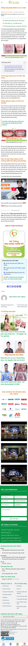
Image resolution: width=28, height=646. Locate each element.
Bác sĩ (2, 106)
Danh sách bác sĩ (7, 606)
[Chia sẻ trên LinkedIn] (20, 286)
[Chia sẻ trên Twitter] (13, 286)
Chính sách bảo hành (22, 596)
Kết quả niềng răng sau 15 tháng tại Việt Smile (15, 26)
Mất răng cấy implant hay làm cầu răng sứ (14, 20)
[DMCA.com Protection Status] (5, 633)
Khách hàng (6, 600)
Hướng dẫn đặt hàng (22, 599)
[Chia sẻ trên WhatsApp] (8, 286)
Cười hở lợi (6, 586)
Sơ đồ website (6, 603)
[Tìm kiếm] (26, 2)
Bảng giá (5, 597)
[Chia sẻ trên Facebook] (10, 286)
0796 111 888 (15, 579)
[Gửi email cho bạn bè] (15, 286)
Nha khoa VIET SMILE (8, 12)
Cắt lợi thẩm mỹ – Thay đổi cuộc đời (13, 23)
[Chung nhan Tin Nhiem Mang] (14, 633)
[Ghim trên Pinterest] (18, 286)
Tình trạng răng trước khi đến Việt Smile (13, 66)
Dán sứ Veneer (6, 588)
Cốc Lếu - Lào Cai (6, 563)
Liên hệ (18, 588)
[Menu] (2, 2)
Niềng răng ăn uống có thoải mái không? (13, 67)
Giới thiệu (19, 586)
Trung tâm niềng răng (8, 591)
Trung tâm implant (7, 594)
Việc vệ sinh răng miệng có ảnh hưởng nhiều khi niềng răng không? (14, 70)
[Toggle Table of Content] (24, 63)
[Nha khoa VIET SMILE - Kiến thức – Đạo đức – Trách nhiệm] (14, 2)
